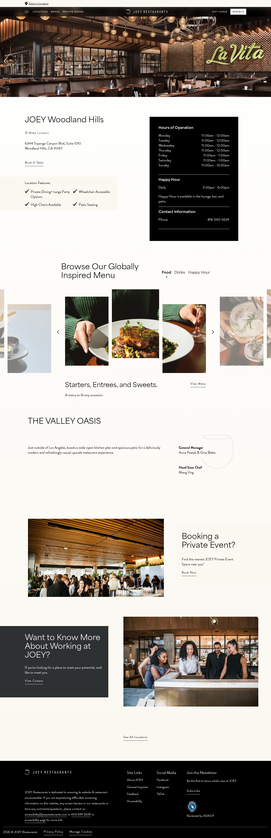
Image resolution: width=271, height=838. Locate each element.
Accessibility (134, 801)
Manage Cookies (80, 832)
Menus (55, 11)
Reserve (238, 11)
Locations (40, 11)
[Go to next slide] (239, 339)
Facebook (163, 780)
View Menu (198, 384)
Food (166, 273)
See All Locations (135, 737)
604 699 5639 (81, 814)
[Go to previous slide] (31, 339)
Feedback (133, 794)
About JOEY (135, 780)
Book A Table (34, 163)
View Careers (34, 681)
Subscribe (193, 791)
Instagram (163, 787)
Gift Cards (219, 11)
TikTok (160, 794)
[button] (27, 12)
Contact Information (177, 212)
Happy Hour (169, 180)
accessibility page (35, 820)
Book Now (189, 572)
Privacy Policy (53, 832)
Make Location (39, 133)
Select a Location (39, 3)
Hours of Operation (176, 128)
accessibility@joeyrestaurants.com (46, 814)
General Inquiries (137, 787)
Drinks (179, 273)
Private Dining (73, 11)
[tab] (194, 128)
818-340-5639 (218, 219)
